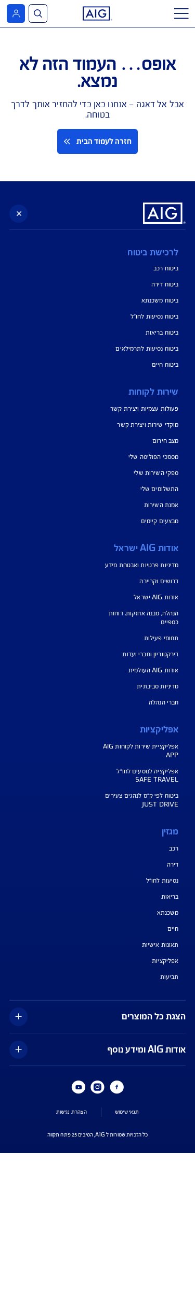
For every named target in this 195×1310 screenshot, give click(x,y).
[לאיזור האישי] (16, 13)
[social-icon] (116, 1087)
